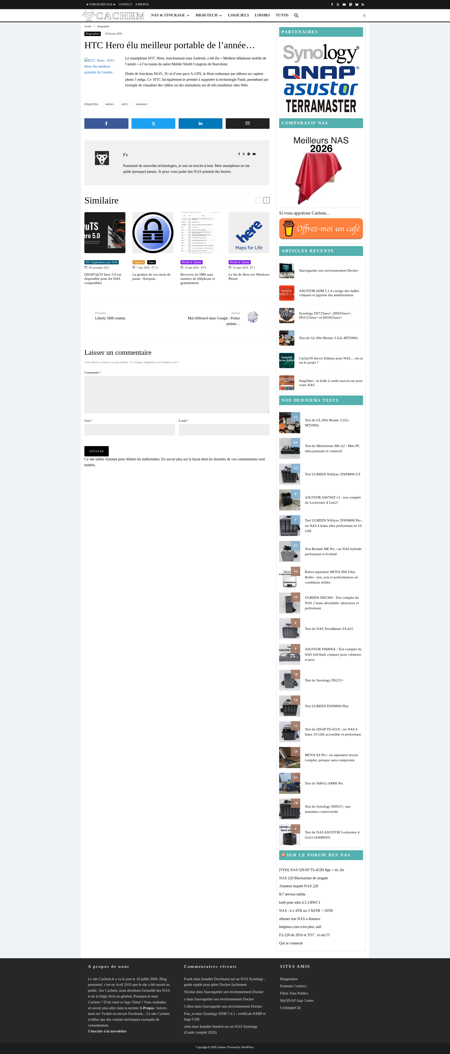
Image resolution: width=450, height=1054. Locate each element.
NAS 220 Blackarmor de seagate (303, 878)
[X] (338, 4)
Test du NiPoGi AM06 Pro (324, 783)
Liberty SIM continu (110, 315)
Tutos (282, 15)
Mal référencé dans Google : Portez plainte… (214, 318)
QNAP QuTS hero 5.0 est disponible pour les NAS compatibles (102, 279)
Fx (125, 154)
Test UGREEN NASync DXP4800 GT (332, 474)
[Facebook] (332, 4)
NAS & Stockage (168, 15)
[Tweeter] (153, 123)
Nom (88, 420)
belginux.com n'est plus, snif (300, 927)
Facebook (135, 1014)
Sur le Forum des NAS (319, 855)
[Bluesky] (357, 4)
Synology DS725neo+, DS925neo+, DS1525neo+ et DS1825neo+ (325, 315)
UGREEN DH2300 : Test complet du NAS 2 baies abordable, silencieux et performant (332, 603)
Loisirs (262, 15)
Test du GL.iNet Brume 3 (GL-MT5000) (328, 338)
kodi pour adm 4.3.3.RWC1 (299, 902)
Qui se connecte (291, 943)
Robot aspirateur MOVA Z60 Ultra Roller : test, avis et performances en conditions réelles (331, 577)
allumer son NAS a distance (299, 919)
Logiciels (238, 15)
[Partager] (106, 123)
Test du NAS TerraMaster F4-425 (329, 629)
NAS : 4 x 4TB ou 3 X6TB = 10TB (306, 911)
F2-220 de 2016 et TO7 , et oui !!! (304, 935)
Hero (110, 104)
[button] (296, 15)
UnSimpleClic (290, 1008)
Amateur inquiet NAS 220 (298, 886)
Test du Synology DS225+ (324, 680)
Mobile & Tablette (192, 262)
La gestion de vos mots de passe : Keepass (151, 277)
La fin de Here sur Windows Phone (249, 277)
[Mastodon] (350, 4)
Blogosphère (93, 33)
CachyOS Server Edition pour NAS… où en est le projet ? (331, 360)
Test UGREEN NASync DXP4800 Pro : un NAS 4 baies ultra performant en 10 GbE (334, 525)
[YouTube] (344, 4)
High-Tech (207, 15)
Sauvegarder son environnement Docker (328, 270)
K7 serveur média (292, 894)
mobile (142, 104)
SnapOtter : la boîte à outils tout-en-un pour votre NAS (331, 383)
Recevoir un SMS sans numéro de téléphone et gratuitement (197, 279)
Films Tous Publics (294, 993)
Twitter (106, 1014)
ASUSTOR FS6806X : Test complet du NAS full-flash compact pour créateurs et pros (333, 654)
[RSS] (363, 4)
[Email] (248, 123)
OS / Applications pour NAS (102, 262)
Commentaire (92, 372)
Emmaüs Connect (293, 986)
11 (156, 267)
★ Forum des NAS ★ (101, 4)
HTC (125, 104)
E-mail (183, 420)
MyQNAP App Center (297, 1000)
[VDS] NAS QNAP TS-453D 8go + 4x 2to (311, 870)
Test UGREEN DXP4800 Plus (327, 706)
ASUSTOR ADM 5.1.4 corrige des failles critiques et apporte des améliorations (329, 293)
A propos (142, 4)
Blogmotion (289, 979)
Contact (125, 4)
